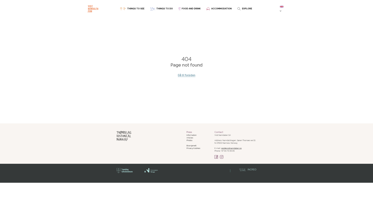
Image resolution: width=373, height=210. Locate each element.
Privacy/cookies (193, 148)
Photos (189, 140)
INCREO (247, 169)
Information (191, 135)
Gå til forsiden (186, 75)
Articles (189, 138)
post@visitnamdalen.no (231, 148)
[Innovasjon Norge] (151, 172)
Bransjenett (191, 146)
